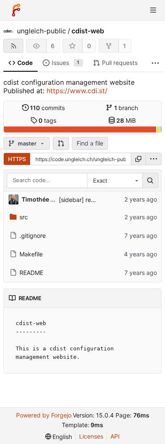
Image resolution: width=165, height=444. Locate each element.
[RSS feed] (13, 46)
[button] (61, 143)
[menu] (154, 159)
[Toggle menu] (153, 10)
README (31, 272)
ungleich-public (41, 31)
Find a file (90, 143)
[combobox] (114, 180)
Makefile (31, 254)
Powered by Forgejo (44, 415)
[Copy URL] (138, 159)
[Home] (16, 10)
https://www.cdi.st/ (77, 90)
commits (47, 107)
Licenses (91, 436)
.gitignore (32, 235)
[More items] (155, 63)
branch (126, 107)
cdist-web (88, 31)
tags (47, 120)
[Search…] (150, 180)
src (23, 217)
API (115, 436)
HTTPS (17, 159)
